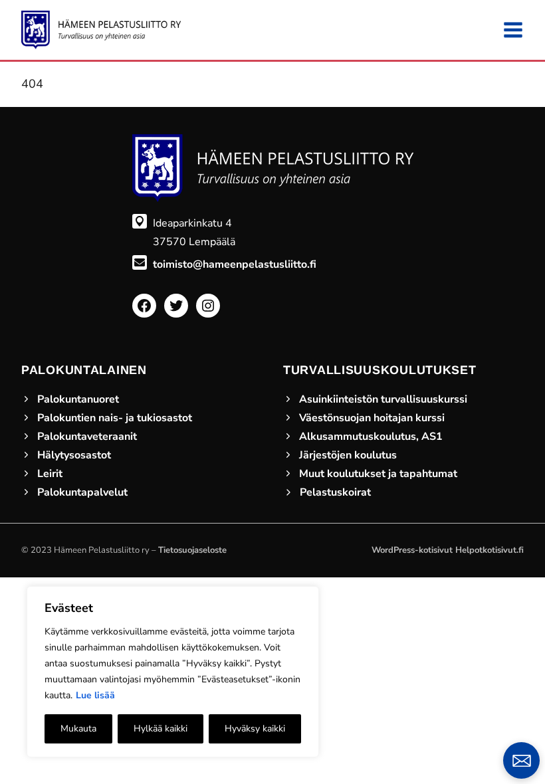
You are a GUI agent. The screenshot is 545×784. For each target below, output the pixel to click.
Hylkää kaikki (160, 728)
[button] (521, 760)
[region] (173, 671)
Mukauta (78, 728)
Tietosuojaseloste (192, 550)
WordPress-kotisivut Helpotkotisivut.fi (448, 550)
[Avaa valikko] (513, 30)
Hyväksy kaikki (255, 728)
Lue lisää (95, 695)
